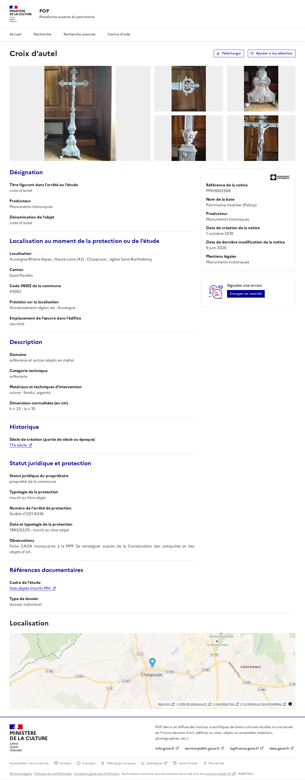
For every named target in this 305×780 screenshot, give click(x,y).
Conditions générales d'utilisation (96, 774)
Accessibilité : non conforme (29, 763)
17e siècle (18, 445)
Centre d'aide (119, 34)
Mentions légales (21, 774)
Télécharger (231, 53)
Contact (65, 763)
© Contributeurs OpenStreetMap (261, 704)
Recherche (42, 34)
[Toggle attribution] (290, 704)
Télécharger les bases (121, 763)
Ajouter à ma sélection (274, 53)
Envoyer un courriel (246, 293)
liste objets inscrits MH (30, 588)
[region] (152, 671)
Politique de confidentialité (53, 774)
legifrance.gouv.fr (244, 748)
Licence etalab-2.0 (218, 774)
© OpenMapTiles (223, 704)
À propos (88, 763)
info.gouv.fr (164, 748)
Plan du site (216, 763)
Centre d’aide (188, 763)
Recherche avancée (79, 34)
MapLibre (164, 704)
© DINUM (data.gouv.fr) (192, 704)
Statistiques (155, 763)
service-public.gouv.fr (202, 748)
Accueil (15, 34)
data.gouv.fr (279, 748)
